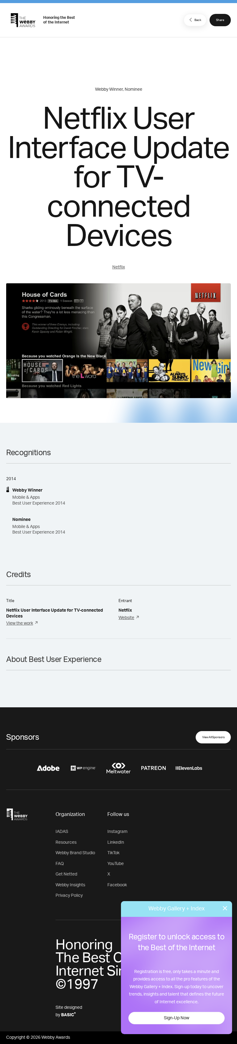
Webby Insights (70, 885)
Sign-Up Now (176, 1018)
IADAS (62, 832)
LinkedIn (115, 842)
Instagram (117, 832)
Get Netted (66, 874)
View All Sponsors (213, 737)
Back (197, 20)
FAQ (60, 864)
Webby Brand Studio (75, 853)
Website (126, 618)
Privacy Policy (69, 895)
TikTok (113, 853)
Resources (66, 842)
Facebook (117, 885)
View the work (19, 623)
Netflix (118, 267)
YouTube (115, 864)
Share (220, 20)
